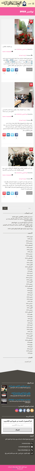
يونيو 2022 (29, 290)
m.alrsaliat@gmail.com (24, 447)
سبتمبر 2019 (29, 338)
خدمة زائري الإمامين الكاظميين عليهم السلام (22, 216)
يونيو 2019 (29, 344)
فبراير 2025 (29, 249)
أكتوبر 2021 (29, 307)
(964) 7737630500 (26, 443)
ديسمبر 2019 (29, 333)
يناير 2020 (30, 331)
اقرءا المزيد (29, 69)
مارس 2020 (29, 327)
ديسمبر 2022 (29, 277)
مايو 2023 (30, 271)
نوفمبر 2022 (29, 279)
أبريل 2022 (29, 294)
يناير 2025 (30, 251)
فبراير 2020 (29, 329)
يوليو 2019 (29, 342)
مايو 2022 (30, 292)
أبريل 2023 (29, 273)
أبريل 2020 (29, 325)
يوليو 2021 (29, 314)
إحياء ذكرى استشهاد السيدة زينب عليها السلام (21, 222)
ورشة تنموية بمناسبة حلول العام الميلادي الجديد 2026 (20, 228)
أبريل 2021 (29, 320)
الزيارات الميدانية (22, 55)
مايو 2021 (30, 318)
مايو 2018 (30, 353)
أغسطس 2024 (28, 258)
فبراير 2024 (29, 262)
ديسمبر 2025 (29, 241)
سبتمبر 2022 (29, 284)
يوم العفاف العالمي (7, 46)
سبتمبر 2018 (29, 351)
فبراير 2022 (29, 299)
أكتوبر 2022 (29, 281)
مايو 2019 (30, 346)
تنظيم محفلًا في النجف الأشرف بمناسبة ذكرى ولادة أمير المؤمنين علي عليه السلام (17, 225)
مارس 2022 (29, 297)
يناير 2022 (30, 301)
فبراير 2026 (29, 236)
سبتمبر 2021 (29, 310)
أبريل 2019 (29, 348)
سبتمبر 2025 (29, 243)
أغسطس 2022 (28, 286)
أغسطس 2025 (28, 245)
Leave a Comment (7, 52)
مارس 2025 (29, 247)
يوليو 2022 (29, 288)
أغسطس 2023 (28, 266)
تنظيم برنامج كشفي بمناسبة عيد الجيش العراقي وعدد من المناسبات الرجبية (19, 219)
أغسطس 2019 (28, 340)
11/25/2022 (19, 173)
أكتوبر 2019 (29, 335)
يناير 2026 (30, 238)
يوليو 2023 (29, 269)
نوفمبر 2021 (29, 305)
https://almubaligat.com (24, 450)
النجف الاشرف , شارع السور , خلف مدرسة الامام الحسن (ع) (17, 453)
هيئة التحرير (24, 49)
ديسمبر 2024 (29, 253)
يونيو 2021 (29, 316)
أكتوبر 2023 (29, 264)
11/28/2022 (19, 49)
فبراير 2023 (29, 275)
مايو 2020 (30, 323)
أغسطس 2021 (28, 312)
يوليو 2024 (29, 260)
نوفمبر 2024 (29, 256)
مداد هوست (14, 469)
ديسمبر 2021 (29, 303)
